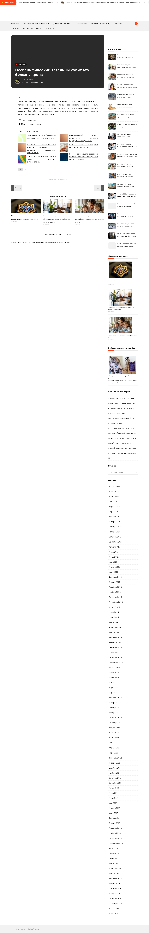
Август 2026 (114, 487)
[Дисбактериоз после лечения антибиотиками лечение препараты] (16, 188)
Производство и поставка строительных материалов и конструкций (127, 155)
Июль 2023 (114, 672)
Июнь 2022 (114, 738)
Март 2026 (113, 512)
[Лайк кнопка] (20, 169)
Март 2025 (113, 572)
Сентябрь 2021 (115, 783)
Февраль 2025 (115, 577)
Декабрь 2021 (115, 768)
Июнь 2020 (114, 858)
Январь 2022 (114, 763)
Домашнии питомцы (101, 24)
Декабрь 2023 (115, 647)
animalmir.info (27, 80)
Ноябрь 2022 (115, 713)
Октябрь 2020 (115, 838)
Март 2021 (113, 813)
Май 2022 (113, 743)
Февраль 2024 (115, 637)
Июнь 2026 (114, 497)
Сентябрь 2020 (116, 843)
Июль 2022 (114, 733)
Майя (110, 418)
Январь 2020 (115, 883)
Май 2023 (113, 683)
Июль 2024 (114, 612)
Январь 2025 (114, 582)
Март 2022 (113, 753)
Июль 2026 (114, 492)
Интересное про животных (36, 24)
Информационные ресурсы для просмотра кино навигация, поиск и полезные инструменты (126, 175)
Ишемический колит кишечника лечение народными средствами (83, 138)
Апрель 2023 (115, 688)
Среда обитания (31, 28)
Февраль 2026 (115, 517)
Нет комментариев (58, 180)
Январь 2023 (114, 703)
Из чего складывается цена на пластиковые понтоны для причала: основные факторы (125, 225)
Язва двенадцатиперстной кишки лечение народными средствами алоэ (83, 156)
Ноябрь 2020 (115, 833)
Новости (49, 28)
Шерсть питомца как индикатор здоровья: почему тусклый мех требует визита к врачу (125, 106)
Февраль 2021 (115, 818)
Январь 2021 (114, 823)
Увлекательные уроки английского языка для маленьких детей (89, 219)
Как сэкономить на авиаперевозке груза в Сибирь (125, 185)
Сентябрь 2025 (115, 542)
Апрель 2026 (114, 507)
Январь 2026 (114, 522)
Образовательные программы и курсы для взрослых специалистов (126, 165)
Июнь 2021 (113, 798)
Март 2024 (114, 632)
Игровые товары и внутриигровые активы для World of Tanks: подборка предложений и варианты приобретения (127, 145)
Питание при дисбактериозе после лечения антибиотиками (41, 159)
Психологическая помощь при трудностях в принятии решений (127, 126)
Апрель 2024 (115, 627)
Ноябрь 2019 (114, 893)
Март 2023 (113, 693)
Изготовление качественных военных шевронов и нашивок (125, 56)
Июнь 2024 (114, 617)
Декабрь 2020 (115, 828)
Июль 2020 (114, 853)
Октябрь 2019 (115, 899)
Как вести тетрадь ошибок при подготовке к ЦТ (127, 205)
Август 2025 (114, 547)
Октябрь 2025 (115, 537)
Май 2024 (113, 622)
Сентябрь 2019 (115, 904)
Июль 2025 (114, 552)
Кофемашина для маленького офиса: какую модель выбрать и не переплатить (56, 219)
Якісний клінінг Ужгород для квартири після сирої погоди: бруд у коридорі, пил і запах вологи (126, 235)
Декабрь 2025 (115, 527)
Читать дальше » (126, 383)
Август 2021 (114, 788)
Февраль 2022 (115, 758)
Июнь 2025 (114, 557)
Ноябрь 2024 (115, 592)
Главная (15, 24)
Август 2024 (114, 607)
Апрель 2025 (114, 567)
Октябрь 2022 (115, 718)
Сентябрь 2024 (116, 602)
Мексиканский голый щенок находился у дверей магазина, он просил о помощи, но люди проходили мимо (122, 448)
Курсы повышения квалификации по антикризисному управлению (124, 135)
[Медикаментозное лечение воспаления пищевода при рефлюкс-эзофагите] (99, 188)
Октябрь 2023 (115, 657)
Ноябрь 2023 (115, 652)
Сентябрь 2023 (116, 662)
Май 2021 (113, 803)
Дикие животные (61, 24)
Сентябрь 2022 (116, 723)
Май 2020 (113, 863)
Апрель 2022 (115, 748)
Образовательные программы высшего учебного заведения (125, 215)
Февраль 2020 (115, 878)
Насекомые (81, 24)
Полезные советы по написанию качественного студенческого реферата (127, 86)
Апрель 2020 (115, 868)
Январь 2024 (115, 642)
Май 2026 (113, 502)
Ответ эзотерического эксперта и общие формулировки (125, 96)
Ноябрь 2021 (114, 773)
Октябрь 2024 (115, 597)
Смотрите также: (32, 124)
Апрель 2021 (114, 808)
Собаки (118, 24)
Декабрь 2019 (115, 888)
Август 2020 (114, 848)
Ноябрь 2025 (114, 532)
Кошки (16, 28)
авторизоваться (61, 242)
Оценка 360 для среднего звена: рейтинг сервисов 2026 (126, 195)
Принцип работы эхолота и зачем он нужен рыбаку (127, 245)
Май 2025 (113, 562)
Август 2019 (114, 909)
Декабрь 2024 (115, 587)
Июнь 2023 (114, 677)
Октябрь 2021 (115, 778)
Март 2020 (114, 873)
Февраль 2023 (115, 698)
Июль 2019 (113, 914)
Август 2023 (114, 667)
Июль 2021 (113, 793)
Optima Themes (33, 929)
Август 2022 (114, 728)
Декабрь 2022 (115, 708)
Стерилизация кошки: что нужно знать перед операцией (126, 116)
